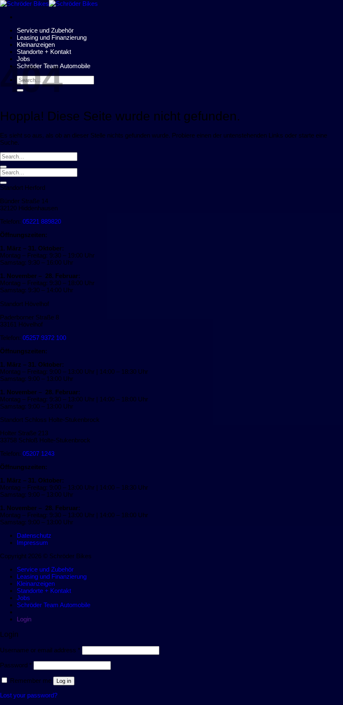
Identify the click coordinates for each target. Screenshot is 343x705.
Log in (63, 681)
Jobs (23, 597)
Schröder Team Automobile (53, 604)
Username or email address (40, 650)
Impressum (32, 542)
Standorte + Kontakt (44, 51)
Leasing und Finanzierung (52, 37)
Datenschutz (34, 535)
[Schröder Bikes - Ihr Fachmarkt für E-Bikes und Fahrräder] (49, 3)
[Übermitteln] (3, 167)
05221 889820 (42, 221)
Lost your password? (28, 695)
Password (16, 665)
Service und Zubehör (45, 30)
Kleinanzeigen (36, 44)
